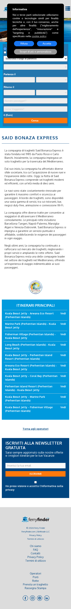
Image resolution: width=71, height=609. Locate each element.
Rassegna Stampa (35, 588)
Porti (35, 577)
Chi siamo (35, 546)
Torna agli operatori (35, 428)
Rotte (35, 580)
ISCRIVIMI (35, 473)
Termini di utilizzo (35, 538)
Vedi (63, 313)
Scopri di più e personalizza (35, 51)
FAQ (35, 549)
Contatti (35, 553)
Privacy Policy (35, 535)
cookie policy (39, 36)
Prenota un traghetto (35, 584)
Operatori (35, 573)
